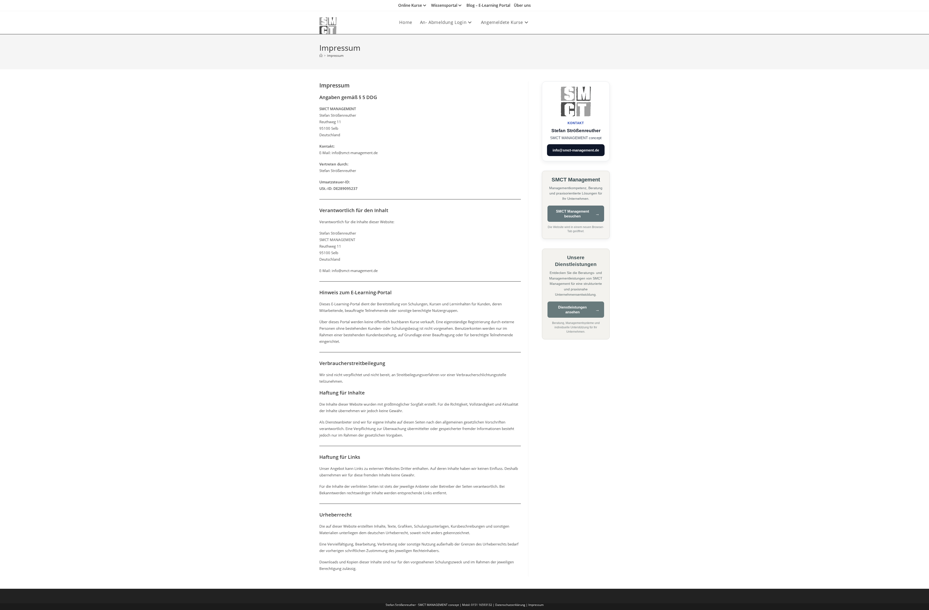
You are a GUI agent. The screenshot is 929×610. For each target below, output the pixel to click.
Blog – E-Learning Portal (488, 5)
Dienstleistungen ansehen (572, 309)
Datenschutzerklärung (510, 605)
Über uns (522, 5)
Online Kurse (410, 5)
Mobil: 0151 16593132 (477, 605)
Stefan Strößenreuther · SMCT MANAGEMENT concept (423, 605)
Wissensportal (444, 5)
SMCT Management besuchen (572, 213)
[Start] (320, 55)
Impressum (335, 55)
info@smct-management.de (576, 150)
